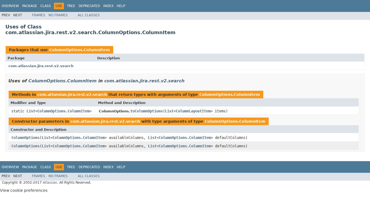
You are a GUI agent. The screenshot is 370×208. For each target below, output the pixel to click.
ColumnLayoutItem (193, 111)
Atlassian (50, 182)
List (31, 111)
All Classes (89, 15)
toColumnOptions (146, 111)
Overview (10, 6)
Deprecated (89, 6)
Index (108, 6)
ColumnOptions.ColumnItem (79, 50)
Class (45, 6)
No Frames (58, 15)
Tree (71, 6)
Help (121, 6)
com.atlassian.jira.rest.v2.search (40, 66)
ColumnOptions (25, 137)
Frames (38, 15)
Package (29, 6)
